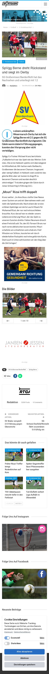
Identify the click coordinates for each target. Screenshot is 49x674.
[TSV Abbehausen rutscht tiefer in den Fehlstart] (14, 483)
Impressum (8, 632)
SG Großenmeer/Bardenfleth (17, 369)
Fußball (21, 62)
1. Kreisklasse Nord (13, 450)
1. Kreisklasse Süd (33, 478)
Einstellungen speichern (24, 664)
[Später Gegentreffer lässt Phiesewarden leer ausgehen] (35, 454)
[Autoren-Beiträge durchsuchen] (24, 392)
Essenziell (15, 638)
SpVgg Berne (33, 369)
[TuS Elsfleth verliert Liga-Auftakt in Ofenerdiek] (35, 483)
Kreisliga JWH (11, 478)
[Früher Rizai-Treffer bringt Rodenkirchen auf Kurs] (14, 454)
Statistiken (16, 643)
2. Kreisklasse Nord (34, 450)
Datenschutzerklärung (22, 632)
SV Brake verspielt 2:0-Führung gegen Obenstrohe (13, 424)
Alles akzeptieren (24, 652)
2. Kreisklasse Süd (9, 62)
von (24, 320)
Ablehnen (24, 658)
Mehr (42, 638)
